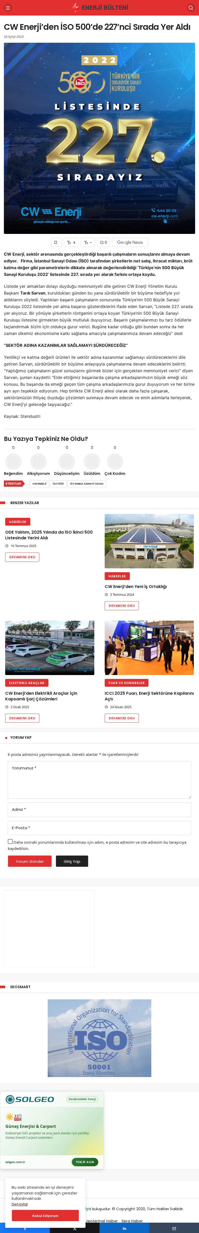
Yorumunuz (24, 768)
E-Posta (21, 827)
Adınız (19, 809)
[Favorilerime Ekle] (56, 242)
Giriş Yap (72, 861)
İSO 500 (58, 484)
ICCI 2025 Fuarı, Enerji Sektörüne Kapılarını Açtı (149, 696)
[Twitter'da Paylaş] (75, 1228)
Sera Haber (132, 1221)
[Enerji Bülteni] (99, 7)
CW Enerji (39, 484)
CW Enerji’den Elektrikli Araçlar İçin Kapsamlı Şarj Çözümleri (41, 696)
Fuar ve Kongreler (127, 683)
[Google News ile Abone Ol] (130, 242)
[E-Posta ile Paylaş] (174, 1228)
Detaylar (20, 1204)
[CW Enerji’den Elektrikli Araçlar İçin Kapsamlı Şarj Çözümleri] (49, 648)
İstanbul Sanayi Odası (86, 484)
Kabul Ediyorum (45, 1216)
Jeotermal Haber (102, 1221)
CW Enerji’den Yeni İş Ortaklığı (136, 587)
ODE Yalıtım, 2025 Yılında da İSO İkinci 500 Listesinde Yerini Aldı (49, 535)
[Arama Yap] (191, 8)
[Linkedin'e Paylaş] (124, 1228)
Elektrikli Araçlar (27, 683)
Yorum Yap (21, 737)
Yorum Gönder (30, 861)
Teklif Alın (85, 1162)
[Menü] (8, 8)
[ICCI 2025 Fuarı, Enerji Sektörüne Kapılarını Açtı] (149, 648)
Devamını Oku (22, 557)
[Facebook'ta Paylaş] (25, 1228)
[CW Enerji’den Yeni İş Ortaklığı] (149, 541)
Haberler (17, 522)
